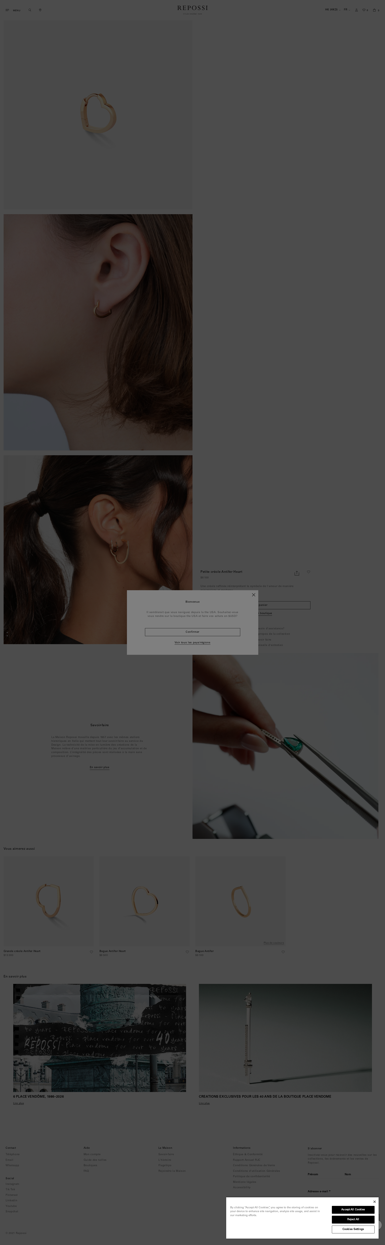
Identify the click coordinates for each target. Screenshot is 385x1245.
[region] (302, 1218)
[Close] (374, 1201)
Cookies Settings (353, 1229)
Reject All (353, 1219)
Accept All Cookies (353, 1210)
